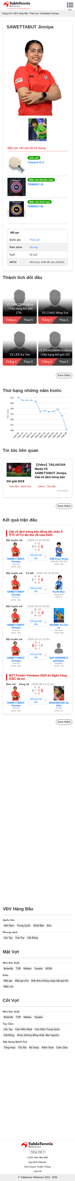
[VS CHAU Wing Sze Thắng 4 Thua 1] (55, 304)
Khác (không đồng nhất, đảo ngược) (38, 1035)
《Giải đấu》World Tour (19, 486)
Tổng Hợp (9, 1047)
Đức (49, 925)
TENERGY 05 (35, 206)
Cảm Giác (62, 1047)
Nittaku (27, 968)
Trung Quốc (24, 925)
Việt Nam (9, 925)
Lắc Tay (8, 937)
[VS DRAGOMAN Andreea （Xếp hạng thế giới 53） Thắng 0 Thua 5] (55, 346)
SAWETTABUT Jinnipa (16, 560)
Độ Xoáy (34, 1047)
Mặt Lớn (8, 986)
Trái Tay (19, 937)
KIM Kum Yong (59, 558)
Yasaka (38, 968)
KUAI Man (59, 591)
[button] (37, 76)
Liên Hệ (38, 1171)
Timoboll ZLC (35, 162)
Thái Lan (34, 239)
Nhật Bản (38, 925)
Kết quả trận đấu (36, 556)
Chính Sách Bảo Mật (37, 1157)
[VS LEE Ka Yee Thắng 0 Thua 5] (20, 346)
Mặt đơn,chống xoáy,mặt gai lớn (49, 980)
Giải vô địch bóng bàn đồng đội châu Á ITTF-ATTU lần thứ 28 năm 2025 (36, 533)
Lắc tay (33, 247)
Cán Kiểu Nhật (23, 1029)
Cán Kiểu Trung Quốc (47, 1029)
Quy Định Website (37, 1162)
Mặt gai (8, 980)
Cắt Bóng (32, 937)
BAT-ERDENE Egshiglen (59, 659)
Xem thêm (64, 375)
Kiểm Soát (48, 1047)
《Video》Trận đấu (46, 486)
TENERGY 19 (35, 184)
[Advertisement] (37, 779)
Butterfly (8, 968)
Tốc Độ (22, 1047)
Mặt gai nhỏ (22, 980)
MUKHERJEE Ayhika (59, 704)
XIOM (48, 968)
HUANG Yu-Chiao (59, 626)
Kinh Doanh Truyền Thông (37, 1167)
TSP (18, 968)
